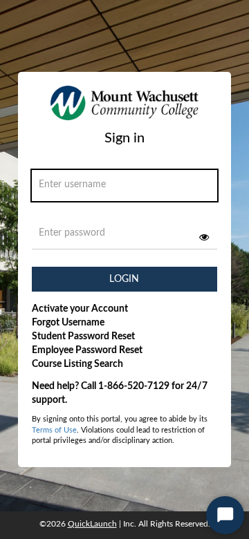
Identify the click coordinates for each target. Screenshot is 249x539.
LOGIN (124, 279)
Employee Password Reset (87, 350)
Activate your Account (80, 309)
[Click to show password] (204, 237)
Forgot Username (68, 323)
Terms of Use (54, 430)
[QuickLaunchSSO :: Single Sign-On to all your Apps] (124, 108)
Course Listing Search (77, 364)
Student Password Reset (83, 336)
